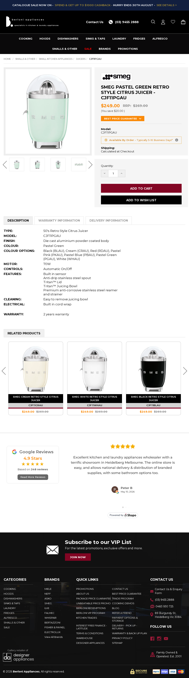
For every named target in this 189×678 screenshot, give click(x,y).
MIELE (47, 588)
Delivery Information (109, 220)
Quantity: (107, 166)
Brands (105, 48)
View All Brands (53, 636)
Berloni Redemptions (91, 608)
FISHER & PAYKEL (54, 627)
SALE (88, 48)
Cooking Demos (123, 603)
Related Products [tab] (24, 333)
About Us (82, 593)
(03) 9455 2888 (164, 599)
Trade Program (123, 598)
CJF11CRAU (121, 405)
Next (90, 165)
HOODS (44, 38)
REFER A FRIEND (122, 612)
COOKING (25, 38)
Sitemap (117, 642)
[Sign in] (163, 22)
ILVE (46, 608)
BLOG (115, 608)
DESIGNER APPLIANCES (90, 642)
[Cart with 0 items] (181, 22)
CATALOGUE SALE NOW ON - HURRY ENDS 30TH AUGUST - (94, 5)
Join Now (78, 557)
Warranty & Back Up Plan (129, 633)
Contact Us (94, 22)
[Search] (153, 22)
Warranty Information (59, 220)
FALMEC (49, 612)
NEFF (47, 593)
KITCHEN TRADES (86, 617)
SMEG (48, 603)
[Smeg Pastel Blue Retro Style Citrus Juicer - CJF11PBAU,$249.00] (62, 369)
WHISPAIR (50, 617)
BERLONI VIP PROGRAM (90, 612)
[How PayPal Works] (169, 671)
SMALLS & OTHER (64, 48)
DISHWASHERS (68, 38)
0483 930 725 (164, 606)
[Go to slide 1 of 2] (4, 371)
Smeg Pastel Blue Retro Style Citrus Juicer (62, 398)
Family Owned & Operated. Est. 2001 (169, 654)
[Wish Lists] (173, 22)
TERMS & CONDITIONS (89, 633)
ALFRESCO (160, 38)
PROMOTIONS (128, 48)
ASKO (47, 598)
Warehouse (84, 638)
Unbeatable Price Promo (93, 603)
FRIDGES (139, 38)
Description (18, 220)
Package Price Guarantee (93, 598)
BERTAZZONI (52, 622)
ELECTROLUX (52, 632)
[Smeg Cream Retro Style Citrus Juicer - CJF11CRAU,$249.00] (121, 369)
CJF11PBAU (62, 405)
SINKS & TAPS (95, 38)
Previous (5, 165)
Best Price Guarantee (126, 593)
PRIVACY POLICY (122, 638)
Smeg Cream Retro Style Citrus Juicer (121, 398)
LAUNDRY (119, 38)
